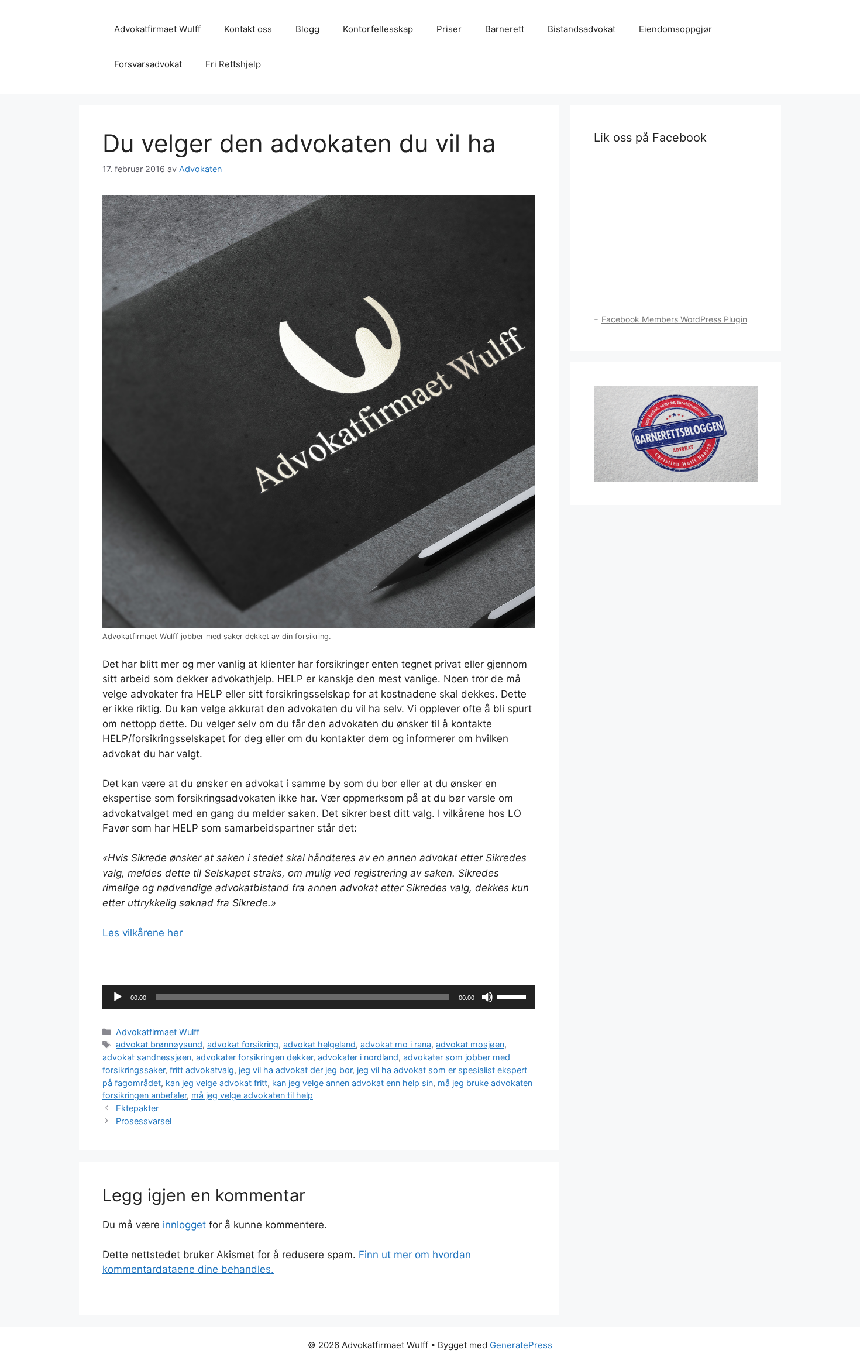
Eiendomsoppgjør (675, 29)
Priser (449, 29)
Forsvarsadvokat (148, 64)
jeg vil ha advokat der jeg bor (295, 1070)
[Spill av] (117, 997)
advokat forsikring (242, 1044)
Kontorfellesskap (378, 29)
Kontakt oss (248, 29)
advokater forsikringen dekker (254, 1057)
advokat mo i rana (395, 1044)
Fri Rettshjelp (233, 64)
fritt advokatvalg (202, 1070)
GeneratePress (521, 1345)
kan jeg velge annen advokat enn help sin (352, 1083)
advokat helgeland (319, 1044)
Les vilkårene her (142, 933)
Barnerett (504, 29)
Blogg (307, 29)
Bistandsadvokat (581, 29)
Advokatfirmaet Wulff (157, 29)
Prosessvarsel (143, 1121)
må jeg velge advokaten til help (252, 1095)
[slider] (513, 995)
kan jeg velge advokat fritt (216, 1083)
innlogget (184, 1225)
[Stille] (487, 997)
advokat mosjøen (470, 1044)
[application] (318, 997)
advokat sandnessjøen (146, 1057)
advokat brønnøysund (159, 1044)
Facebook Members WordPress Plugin (674, 319)
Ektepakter (137, 1108)
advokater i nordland (358, 1057)
